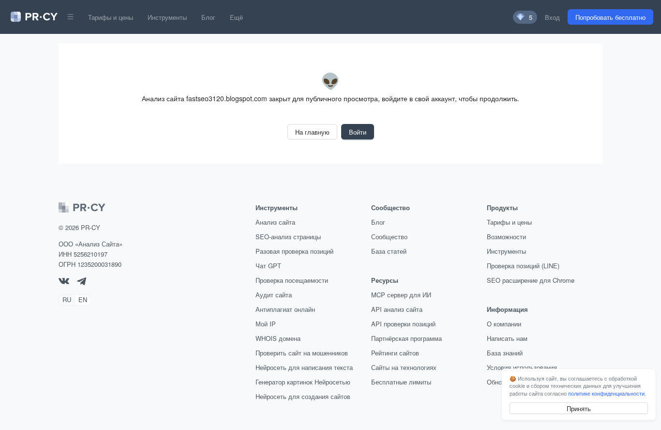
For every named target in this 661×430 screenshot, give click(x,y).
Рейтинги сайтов (395, 352)
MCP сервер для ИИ (401, 294)
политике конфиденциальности (606, 393)
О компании (504, 323)
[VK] (64, 281)
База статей (388, 251)
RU (66, 299)
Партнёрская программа (406, 338)
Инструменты (167, 17)
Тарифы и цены (110, 17)
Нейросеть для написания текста (304, 367)
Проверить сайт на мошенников (301, 352)
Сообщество (389, 236)
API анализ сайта (396, 309)
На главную (312, 132)
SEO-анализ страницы (288, 236)
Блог (208, 17)
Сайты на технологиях (403, 367)
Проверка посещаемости (291, 280)
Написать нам (507, 338)
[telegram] (81, 282)
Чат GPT (268, 265)
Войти (357, 132)
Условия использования (522, 367)
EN (82, 299)
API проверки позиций (403, 323)
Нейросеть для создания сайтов (302, 396)
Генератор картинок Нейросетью (302, 381)
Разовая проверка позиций (294, 251)
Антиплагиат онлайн (285, 309)
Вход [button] (552, 17)
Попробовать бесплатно (610, 17)
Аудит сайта (273, 294)
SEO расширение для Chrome (530, 280)
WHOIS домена (277, 338)
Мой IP (265, 323)
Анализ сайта (275, 222)
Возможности (506, 236)
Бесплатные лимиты (401, 381)
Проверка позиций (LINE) (523, 265)
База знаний (505, 352)
